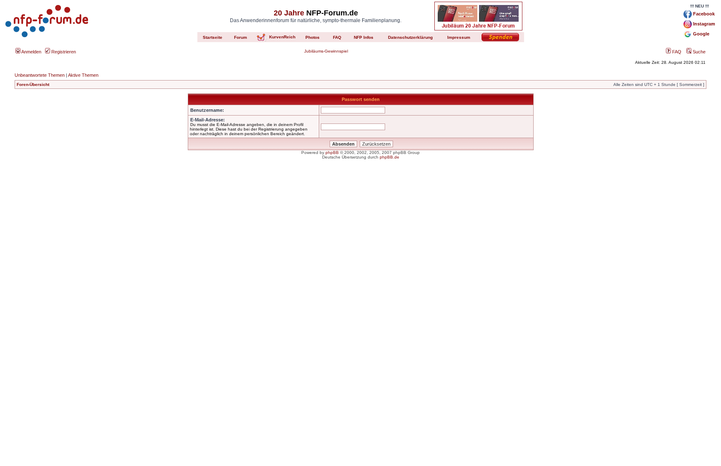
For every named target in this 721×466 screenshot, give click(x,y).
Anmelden (30, 51)
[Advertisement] (360, 231)
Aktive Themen (83, 75)
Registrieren (63, 51)
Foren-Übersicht (33, 84)
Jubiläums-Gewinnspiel (326, 51)
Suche (698, 51)
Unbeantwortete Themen (40, 75)
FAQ (676, 51)
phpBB (332, 152)
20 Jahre (289, 13)
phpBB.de (389, 157)
